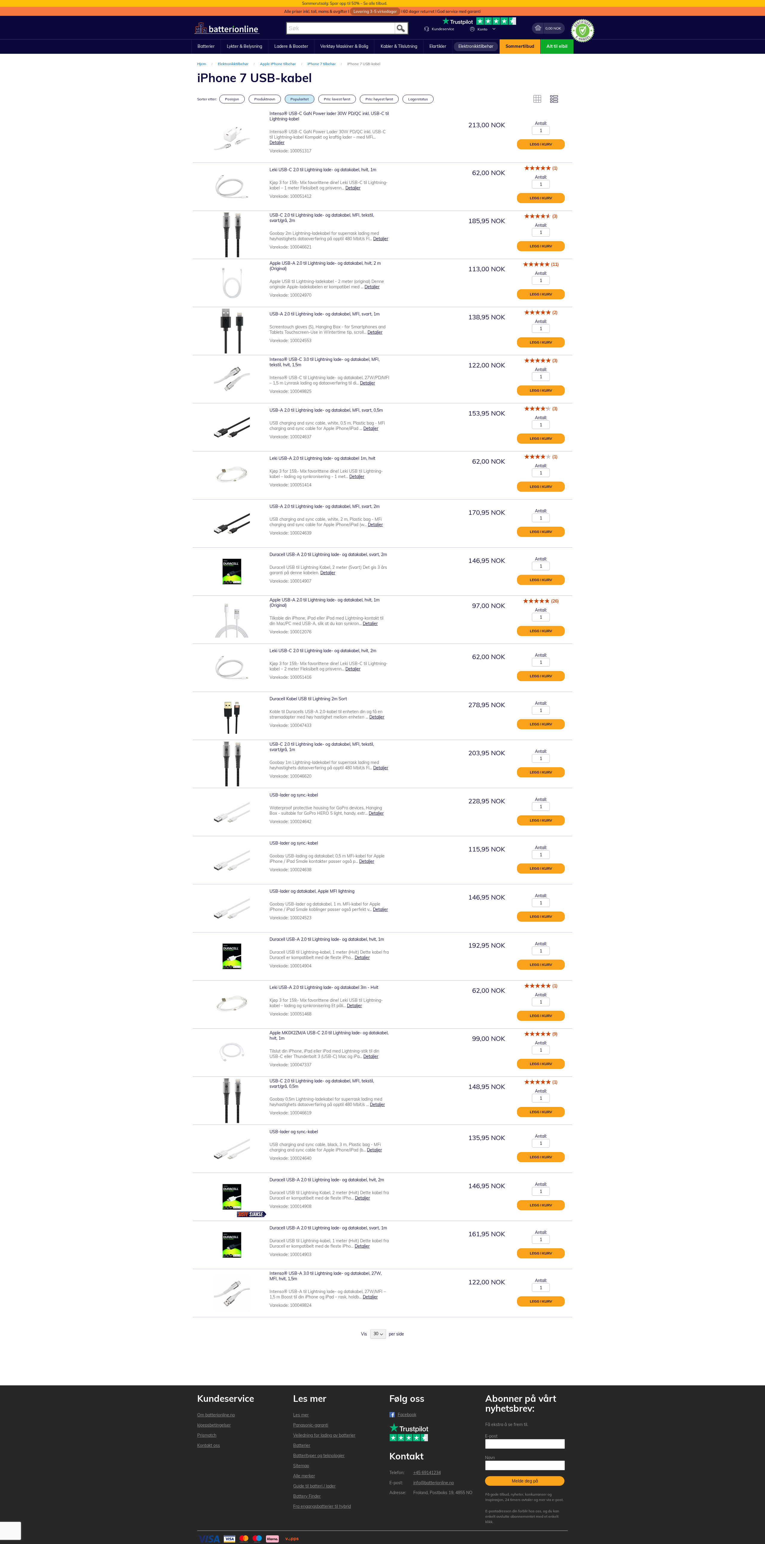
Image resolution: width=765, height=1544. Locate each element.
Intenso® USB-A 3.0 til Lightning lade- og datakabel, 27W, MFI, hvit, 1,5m (326, 1276)
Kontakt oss (208, 1445)
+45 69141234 (427, 1472)
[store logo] (227, 28)
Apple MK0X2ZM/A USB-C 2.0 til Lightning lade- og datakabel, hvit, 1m (329, 1035)
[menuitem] (206, 46)
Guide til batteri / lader (314, 1486)
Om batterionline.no (216, 1415)
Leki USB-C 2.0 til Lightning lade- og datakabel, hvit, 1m (323, 169)
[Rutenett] (537, 99)
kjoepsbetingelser (214, 1425)
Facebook (407, 1414)
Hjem (202, 64)
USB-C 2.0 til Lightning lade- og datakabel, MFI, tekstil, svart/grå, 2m (322, 217)
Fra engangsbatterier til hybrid (322, 1506)
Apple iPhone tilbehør (278, 64)
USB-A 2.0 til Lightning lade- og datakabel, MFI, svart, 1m (325, 314)
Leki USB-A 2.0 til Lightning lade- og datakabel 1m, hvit (322, 458)
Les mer (301, 1415)
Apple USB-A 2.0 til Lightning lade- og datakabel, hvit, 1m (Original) (325, 602)
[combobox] (347, 28)
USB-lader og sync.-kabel (294, 795)
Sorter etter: (207, 99)
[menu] (382, 46)
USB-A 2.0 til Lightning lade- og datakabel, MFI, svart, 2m (325, 506)
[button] (493, 28)
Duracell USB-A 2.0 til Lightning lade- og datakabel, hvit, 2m (327, 1179)
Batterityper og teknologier (319, 1455)
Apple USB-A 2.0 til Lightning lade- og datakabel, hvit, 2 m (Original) (325, 266)
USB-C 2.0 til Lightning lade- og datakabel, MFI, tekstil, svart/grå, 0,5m (322, 1083)
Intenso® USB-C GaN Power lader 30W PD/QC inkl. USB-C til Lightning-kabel (329, 116)
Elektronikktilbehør (233, 64)
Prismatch (206, 1435)
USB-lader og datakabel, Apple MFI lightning (312, 891)
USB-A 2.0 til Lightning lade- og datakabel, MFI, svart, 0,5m (326, 410)
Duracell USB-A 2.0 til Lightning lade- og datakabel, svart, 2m (328, 554)
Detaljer (277, 142)
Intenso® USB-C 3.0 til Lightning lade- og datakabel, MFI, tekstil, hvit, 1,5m (325, 362)
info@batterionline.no (433, 1482)
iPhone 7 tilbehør (321, 64)
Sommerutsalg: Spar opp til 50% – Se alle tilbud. (344, 3)
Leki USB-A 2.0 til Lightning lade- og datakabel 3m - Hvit (324, 987)
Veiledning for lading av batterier (324, 1435)
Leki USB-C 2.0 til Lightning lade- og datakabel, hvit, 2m (323, 650)
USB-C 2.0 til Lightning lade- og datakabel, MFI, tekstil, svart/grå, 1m (322, 747)
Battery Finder (307, 1496)
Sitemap (301, 1465)
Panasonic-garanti (310, 1425)
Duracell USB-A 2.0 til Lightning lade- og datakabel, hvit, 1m (327, 939)
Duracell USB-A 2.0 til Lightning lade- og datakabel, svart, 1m (328, 1228)
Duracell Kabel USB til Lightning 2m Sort (308, 698)
